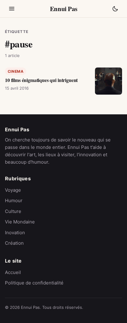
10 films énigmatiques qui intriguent (41, 80)
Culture (13, 211)
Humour (14, 200)
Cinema (16, 71)
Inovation (15, 232)
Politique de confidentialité (34, 283)
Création (14, 243)
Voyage (13, 190)
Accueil (13, 272)
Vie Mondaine (20, 222)
